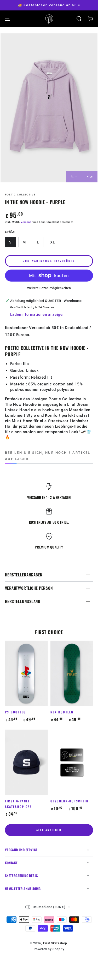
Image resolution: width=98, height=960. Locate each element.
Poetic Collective (20, 194)
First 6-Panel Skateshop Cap (18, 804)
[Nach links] (74, 176)
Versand (26, 221)
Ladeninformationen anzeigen (37, 314)
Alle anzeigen (49, 830)
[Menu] (7, 18)
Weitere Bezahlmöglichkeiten (49, 288)
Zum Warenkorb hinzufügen (49, 261)
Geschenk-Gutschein (69, 801)
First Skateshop (55, 943)
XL (52, 242)
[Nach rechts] (89, 176)
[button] (79, 18)
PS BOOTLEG (15, 712)
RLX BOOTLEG (62, 712)
